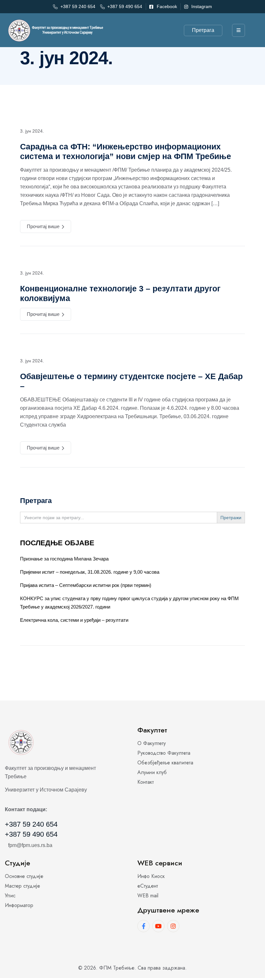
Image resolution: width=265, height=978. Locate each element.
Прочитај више (43, 226)
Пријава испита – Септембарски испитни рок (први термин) (85, 585)
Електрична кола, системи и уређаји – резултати (74, 620)
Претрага (203, 30)
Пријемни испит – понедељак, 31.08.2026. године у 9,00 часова (89, 572)
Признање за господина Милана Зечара (64, 558)
